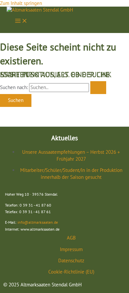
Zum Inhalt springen (21, 3)
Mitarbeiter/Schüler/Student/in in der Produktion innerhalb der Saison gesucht (71, 173)
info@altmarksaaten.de (38, 222)
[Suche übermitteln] (98, 87)
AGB (71, 238)
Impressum (71, 249)
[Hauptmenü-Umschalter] (21, 21)
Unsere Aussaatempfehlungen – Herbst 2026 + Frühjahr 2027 (71, 155)
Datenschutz (71, 260)
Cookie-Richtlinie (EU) (71, 272)
